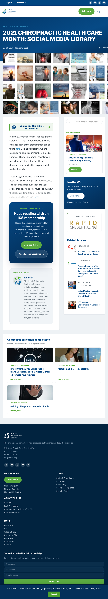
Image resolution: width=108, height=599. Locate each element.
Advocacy (8, 525)
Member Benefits (11, 489)
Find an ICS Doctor (12, 492)
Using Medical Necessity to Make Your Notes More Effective (89, 293)
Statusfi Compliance (65, 478)
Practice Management (15, 26)
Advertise (8, 538)
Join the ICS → (31, 245)
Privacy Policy (95, 588)
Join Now (86, 11)
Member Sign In (11, 485)
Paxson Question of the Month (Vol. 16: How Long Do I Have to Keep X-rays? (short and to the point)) (89, 271)
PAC (6, 528)
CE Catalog (61, 484)
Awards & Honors (12, 512)
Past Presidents (11, 506)
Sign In (9, 2)
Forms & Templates (65, 487)
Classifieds (9, 541)
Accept (54, 594)
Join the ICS (21, 2)
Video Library (10, 532)
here (18, 149)
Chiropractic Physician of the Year (19, 509)
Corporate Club (11, 535)
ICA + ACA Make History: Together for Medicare (89, 252)
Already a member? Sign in (31, 254)
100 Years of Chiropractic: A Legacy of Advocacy (89, 304)
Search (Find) (62, 491)
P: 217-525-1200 (11, 451)
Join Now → (75, 196)
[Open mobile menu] (104, 11)
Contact (7, 544)
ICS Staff (28, 277)
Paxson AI (60, 481)
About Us (8, 502)
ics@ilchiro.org (10, 457)
